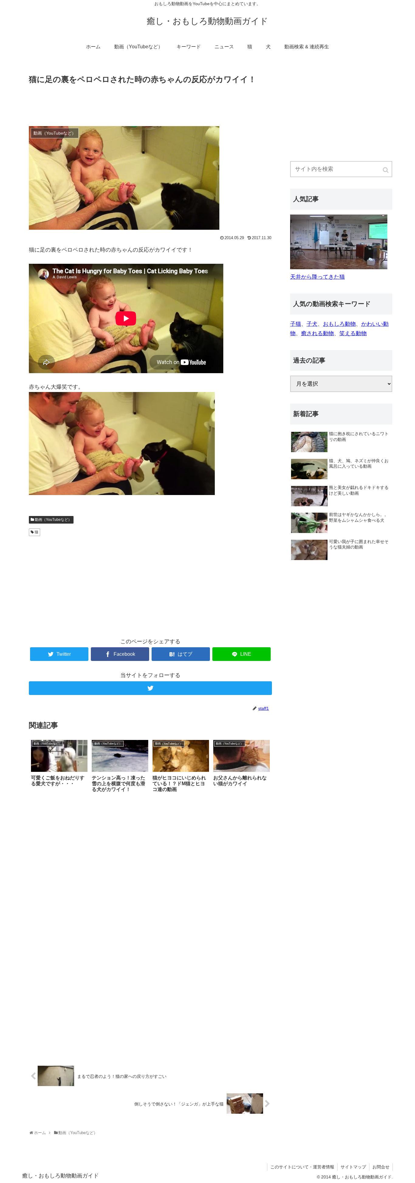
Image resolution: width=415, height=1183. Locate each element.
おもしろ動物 (339, 324)
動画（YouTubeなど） (53, 520)
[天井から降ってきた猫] (338, 267)
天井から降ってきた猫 (317, 277)
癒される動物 (317, 333)
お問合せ (380, 1166)
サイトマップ (353, 1166)
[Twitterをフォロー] (150, 688)
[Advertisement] (150, 102)
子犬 (312, 324)
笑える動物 (353, 333)
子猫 (295, 324)
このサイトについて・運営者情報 (302, 1166)
